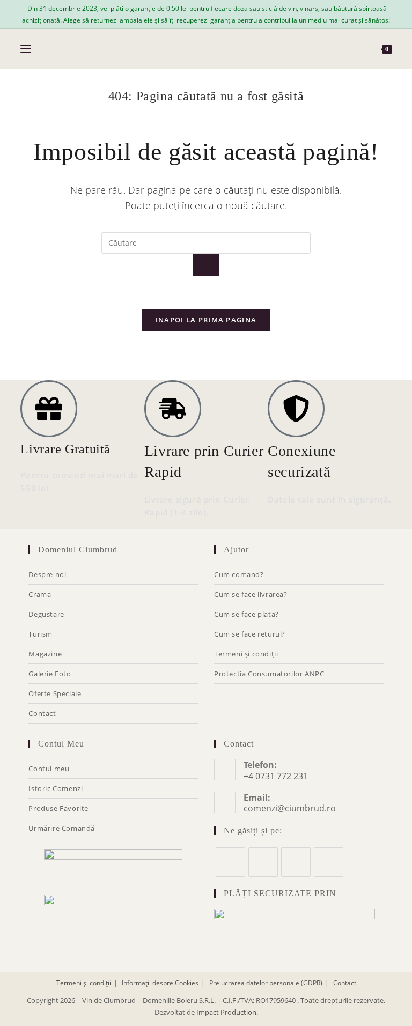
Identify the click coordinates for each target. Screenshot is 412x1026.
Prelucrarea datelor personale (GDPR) (265, 982)
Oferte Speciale (54, 693)
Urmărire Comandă (61, 828)
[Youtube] (328, 862)
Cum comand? (239, 574)
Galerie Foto (49, 673)
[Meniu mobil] (25, 49)
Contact (42, 713)
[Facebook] (230, 862)
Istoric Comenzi (55, 788)
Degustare (46, 614)
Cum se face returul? (249, 634)
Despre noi (47, 574)
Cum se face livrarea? (251, 594)
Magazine (45, 654)
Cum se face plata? (246, 614)
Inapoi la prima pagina (206, 319)
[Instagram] (263, 862)
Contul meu (48, 768)
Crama (39, 594)
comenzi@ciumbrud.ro (290, 808)
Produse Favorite (58, 808)
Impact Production (226, 1012)
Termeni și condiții (246, 654)
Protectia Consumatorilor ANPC (269, 673)
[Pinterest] (296, 862)
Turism (40, 634)
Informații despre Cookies (160, 982)
